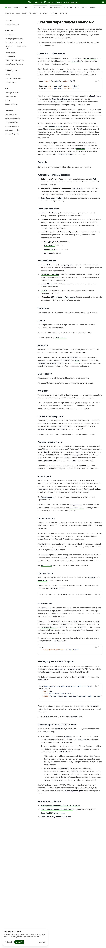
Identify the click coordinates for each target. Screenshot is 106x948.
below (77, 360)
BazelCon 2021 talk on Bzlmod (53, 813)
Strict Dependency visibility (52, 198)
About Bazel (9, 13)
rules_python (49, 245)
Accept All (19, 942)
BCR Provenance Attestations (63, 297)
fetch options (46, 565)
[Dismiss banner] (103, 2)
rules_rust (48, 253)
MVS (94, 179)
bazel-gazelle (49, 249)
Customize (41, 942)
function (49, 627)
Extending (53, 13)
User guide (33, 13)
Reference (44, 13)
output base (42, 580)
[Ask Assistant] (99, 81)
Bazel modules (60, 338)
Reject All (8, 942)
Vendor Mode (46, 284)
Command (50, 274)
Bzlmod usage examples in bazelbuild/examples (60, 806)
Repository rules (47, 497)
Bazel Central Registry (61, 99)
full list (46, 717)
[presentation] (70, 594)
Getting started (21, 13)
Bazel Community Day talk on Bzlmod (56, 817)
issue (59, 2)
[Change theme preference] (99, 7)
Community (64, 13)
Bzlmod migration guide (73, 791)
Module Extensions (48, 265)
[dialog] (25, 937)
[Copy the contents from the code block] (96, 81)
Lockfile (44, 290)
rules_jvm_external (52, 242)
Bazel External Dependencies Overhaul (57, 809)
